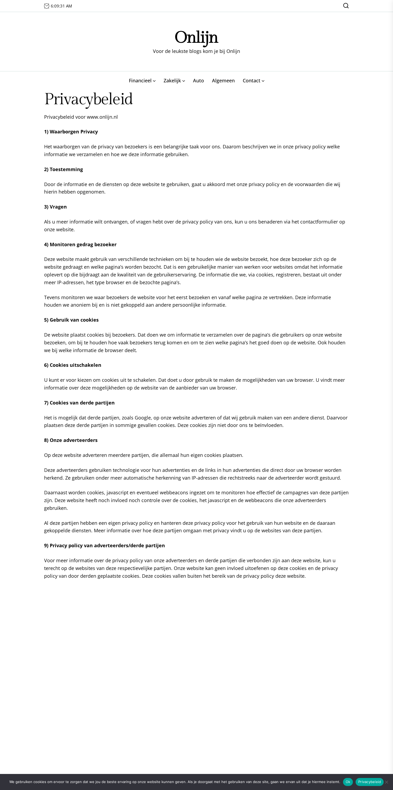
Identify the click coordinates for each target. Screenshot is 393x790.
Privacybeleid (369, 782)
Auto (198, 80)
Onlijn (196, 37)
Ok (348, 782)
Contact (251, 80)
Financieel (140, 80)
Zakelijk (172, 80)
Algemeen (223, 80)
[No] (386, 782)
